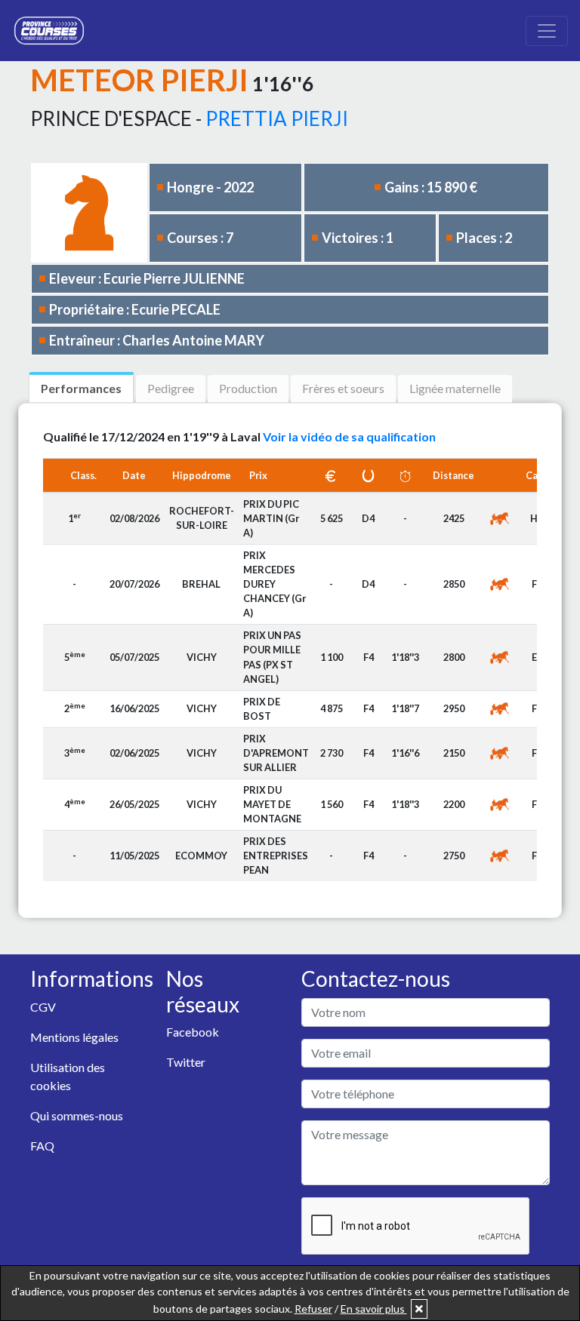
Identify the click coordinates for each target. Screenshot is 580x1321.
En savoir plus (374, 1308)
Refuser (313, 1308)
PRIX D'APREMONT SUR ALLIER (276, 753)
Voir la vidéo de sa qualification (349, 436)
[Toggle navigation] (547, 31)
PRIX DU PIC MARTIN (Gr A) (271, 518)
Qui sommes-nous (76, 1115)
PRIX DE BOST (261, 709)
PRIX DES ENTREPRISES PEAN (275, 855)
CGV (43, 1007)
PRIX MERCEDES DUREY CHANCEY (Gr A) (274, 584)
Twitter (185, 1062)
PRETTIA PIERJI (276, 118)
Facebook (192, 1032)
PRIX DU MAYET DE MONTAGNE (272, 804)
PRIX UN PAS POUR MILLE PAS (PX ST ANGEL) (272, 657)
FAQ (42, 1145)
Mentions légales (74, 1037)
